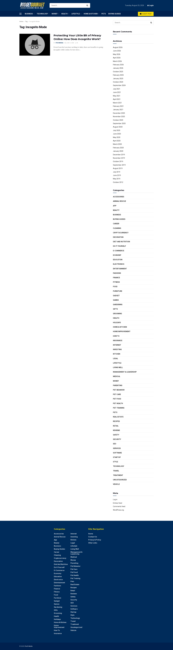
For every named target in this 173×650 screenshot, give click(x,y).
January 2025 (118, 78)
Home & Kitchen (91, 14)
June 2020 (117, 134)
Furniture (117, 291)
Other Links (92, 543)
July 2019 (116, 172)
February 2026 (118, 65)
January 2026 (118, 68)
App (114, 206)
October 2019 (118, 161)
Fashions (117, 273)
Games (116, 300)
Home (21, 21)
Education (117, 260)
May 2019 (116, 179)
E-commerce (118, 251)
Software (117, 453)
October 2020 (118, 120)
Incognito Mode (34, 21)
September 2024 (119, 85)
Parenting (117, 385)
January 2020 (118, 151)
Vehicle (116, 484)
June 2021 (117, 92)
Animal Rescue (119, 201)
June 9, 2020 (70, 43)
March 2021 (117, 103)
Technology (42, 14)
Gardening (117, 304)
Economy (117, 255)
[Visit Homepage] (32, 5)
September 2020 (119, 123)
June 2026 (117, 51)
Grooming (117, 314)
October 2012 (118, 182)
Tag (26, 21)
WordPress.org (118, 510)
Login (151, 5)
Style (115, 462)
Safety (116, 435)
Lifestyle (75, 14)
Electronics (118, 264)
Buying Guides (114, 14)
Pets (103, 14)
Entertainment (120, 269)
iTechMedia (59, 43)
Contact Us (92, 537)
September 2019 (119, 165)
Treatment (118, 475)
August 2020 (118, 127)
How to (116, 336)
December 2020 (119, 113)
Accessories (118, 197)
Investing (117, 349)
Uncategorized (120, 480)
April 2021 (117, 99)
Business (29, 14)
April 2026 (117, 58)
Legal (115, 358)
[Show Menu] (20, 14)
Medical (116, 376)
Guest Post (147, 14)
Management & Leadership (125, 372)
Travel (116, 471)
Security (117, 439)
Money (54, 14)
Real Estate (118, 417)
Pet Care (117, 394)
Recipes (116, 421)
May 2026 (116, 54)
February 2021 (118, 106)
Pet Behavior (119, 390)
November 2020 (119, 116)
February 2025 (118, 75)
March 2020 (117, 144)
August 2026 (118, 47)
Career (116, 224)
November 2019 (119, 158)
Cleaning (117, 228)
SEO (114, 444)
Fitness (116, 282)
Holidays (117, 322)
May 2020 (116, 137)
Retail (116, 426)
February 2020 (118, 148)
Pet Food (117, 399)
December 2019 (119, 155)
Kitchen (116, 354)
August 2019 (118, 168)
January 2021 (118, 110)
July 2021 (116, 89)
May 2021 (116, 96)
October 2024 (118, 82)
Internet (117, 345)
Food (115, 286)
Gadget (116, 296)
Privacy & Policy (94, 540)
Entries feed (117, 503)
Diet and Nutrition (121, 242)
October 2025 (118, 72)
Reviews (116, 430)
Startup (117, 457)
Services (117, 448)
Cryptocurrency (120, 233)
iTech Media (28, 646)
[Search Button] (87, 5)
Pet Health (118, 403)
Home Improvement (121, 331)
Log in (115, 499)
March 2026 (117, 61)
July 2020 (116, 130)
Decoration (118, 237)
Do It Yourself (119, 246)
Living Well (118, 367)
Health (64, 14)
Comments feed (119, 506)
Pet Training (118, 408)
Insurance (117, 340)
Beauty (116, 210)
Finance (116, 278)
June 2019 (117, 175)
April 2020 (117, 141)
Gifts (115, 309)
